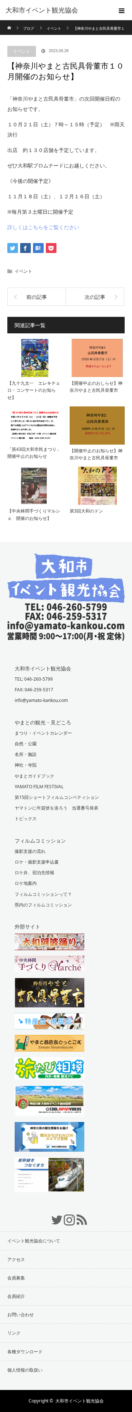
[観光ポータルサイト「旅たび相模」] (66, 1069)
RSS (78, 1215)
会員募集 (16, 1278)
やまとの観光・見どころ (43, 722)
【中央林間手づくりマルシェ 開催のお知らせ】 (33, 514)
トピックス (26, 818)
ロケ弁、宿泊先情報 (34, 872)
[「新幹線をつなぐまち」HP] (66, 1175)
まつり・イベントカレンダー (43, 733)
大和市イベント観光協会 (42, 10)
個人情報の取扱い (25, 1370)
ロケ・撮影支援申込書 (37, 862)
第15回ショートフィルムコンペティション (57, 797)
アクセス (16, 1259)
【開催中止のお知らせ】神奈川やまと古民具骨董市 (96, 454)
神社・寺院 (26, 765)
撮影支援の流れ (30, 851)
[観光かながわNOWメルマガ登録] (66, 1137)
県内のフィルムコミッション (43, 905)
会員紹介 (16, 1296)
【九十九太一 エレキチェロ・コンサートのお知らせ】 (33, 390)
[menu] (121, 10)
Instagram (66, 1215)
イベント (21, 51)
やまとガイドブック (34, 776)
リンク (14, 1333)
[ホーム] (9, 23)
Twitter (53, 1215)
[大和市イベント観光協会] (66, 635)
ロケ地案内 (26, 883)
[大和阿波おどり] (66, 943)
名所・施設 (26, 754)
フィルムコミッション (40, 840)
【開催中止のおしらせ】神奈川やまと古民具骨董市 (96, 386)
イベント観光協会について (33, 1241)
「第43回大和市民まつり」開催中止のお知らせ (34, 452)
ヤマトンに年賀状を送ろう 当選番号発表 (56, 808)
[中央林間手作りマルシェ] (66, 965)
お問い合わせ (20, 1314)
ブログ (28, 28)
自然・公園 (26, 744)
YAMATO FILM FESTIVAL (39, 786)
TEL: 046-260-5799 (34, 679)
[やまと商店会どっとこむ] (66, 1044)
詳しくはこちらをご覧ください (43, 227)
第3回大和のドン (86, 511)
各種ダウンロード (25, 1351)
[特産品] (66, 1022)
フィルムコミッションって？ (43, 894)
